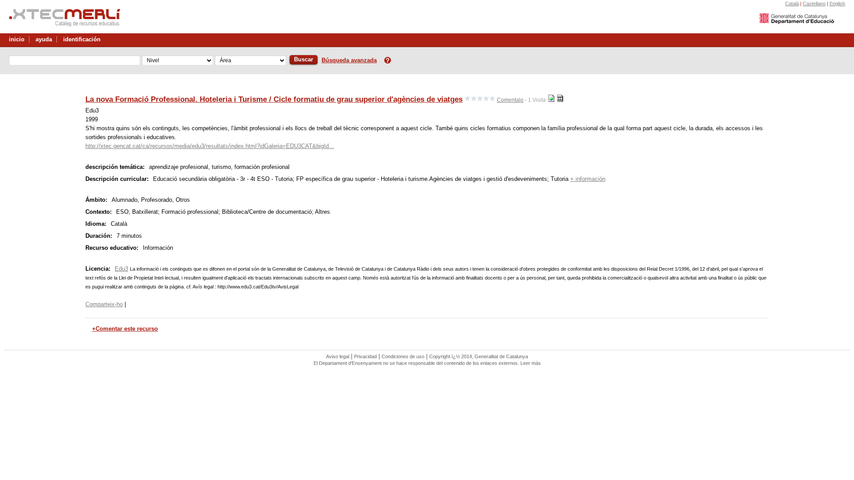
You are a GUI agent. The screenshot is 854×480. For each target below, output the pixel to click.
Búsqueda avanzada (349, 60)
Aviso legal (337, 356)
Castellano (814, 3)
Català (792, 3)
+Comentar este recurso (125, 328)
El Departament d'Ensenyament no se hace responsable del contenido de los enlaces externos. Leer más (427, 363)
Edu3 (121, 268)
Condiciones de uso (403, 356)
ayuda (44, 39)
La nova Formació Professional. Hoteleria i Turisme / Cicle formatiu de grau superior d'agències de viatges (274, 99)
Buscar (303, 59)
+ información (587, 179)
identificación (82, 39)
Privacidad (365, 356)
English (837, 3)
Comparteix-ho (104, 304)
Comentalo (510, 100)
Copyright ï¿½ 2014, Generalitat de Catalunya (478, 356)
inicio (16, 39)
